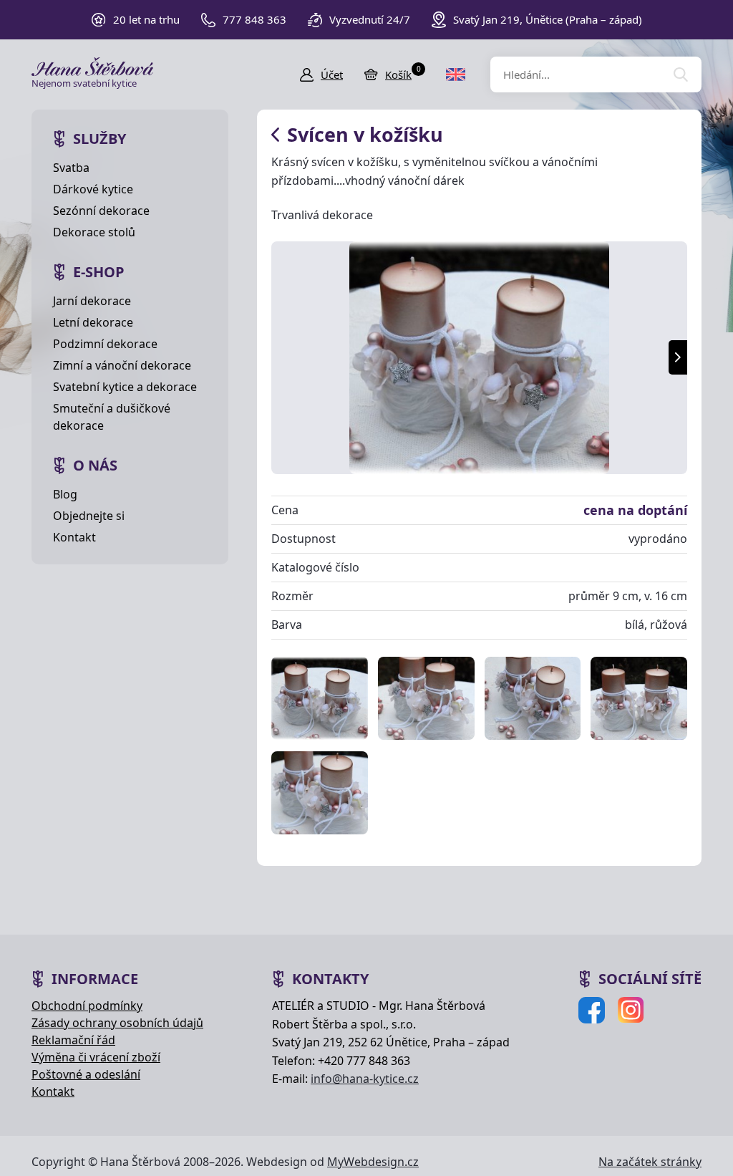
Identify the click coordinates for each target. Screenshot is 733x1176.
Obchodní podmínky (86, 1005)
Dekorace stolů (94, 232)
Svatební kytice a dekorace (125, 387)
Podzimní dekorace (105, 344)
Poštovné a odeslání (85, 1074)
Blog (65, 494)
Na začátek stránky (650, 1162)
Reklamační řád (73, 1040)
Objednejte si (89, 516)
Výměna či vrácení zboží (95, 1057)
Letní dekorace (93, 322)
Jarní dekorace (92, 301)
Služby (99, 138)
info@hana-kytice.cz (365, 1078)
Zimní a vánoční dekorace (122, 365)
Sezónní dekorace (101, 210)
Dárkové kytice (93, 189)
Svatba (71, 167)
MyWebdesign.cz (373, 1162)
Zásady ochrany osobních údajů (117, 1023)
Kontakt (74, 537)
